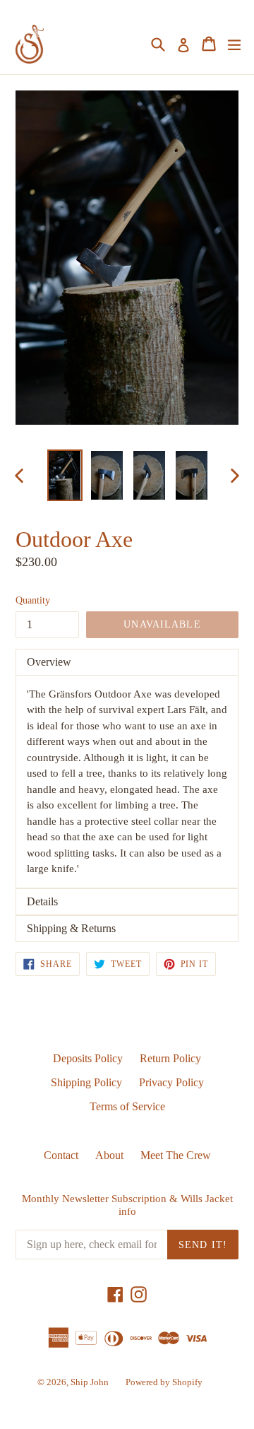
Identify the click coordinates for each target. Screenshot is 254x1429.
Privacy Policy (171, 1082)
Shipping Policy (86, 1082)
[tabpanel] (127, 781)
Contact (61, 1155)
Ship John (90, 1382)
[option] (65, 475)
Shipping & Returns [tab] (71, 928)
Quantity (33, 600)
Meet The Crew (175, 1155)
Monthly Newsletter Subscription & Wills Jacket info (127, 1205)
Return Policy (170, 1058)
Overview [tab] (49, 662)
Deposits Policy (88, 1058)
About (109, 1155)
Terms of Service (127, 1106)
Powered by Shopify (164, 1382)
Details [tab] (42, 901)
